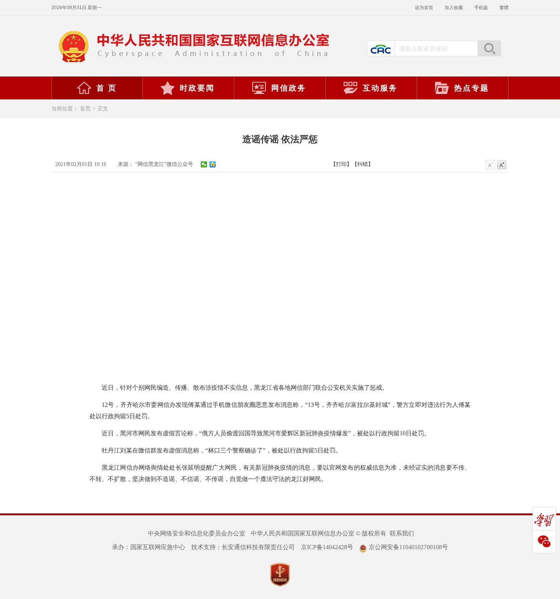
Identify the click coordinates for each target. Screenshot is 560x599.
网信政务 (288, 88)
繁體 (504, 7)
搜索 (489, 48)
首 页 (106, 88)
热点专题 (471, 88)
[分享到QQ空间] (213, 164)
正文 (103, 109)
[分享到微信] (204, 164)
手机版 (481, 7)
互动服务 (380, 88)
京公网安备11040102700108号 (408, 547)
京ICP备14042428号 (327, 547)
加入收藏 (454, 7)
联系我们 (402, 533)
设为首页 (424, 7)
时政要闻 (197, 88)
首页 (85, 109)
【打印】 (341, 164)
